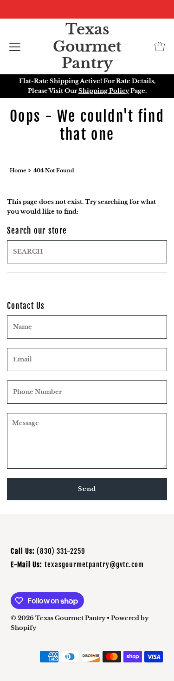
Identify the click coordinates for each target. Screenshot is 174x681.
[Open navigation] (14, 46)
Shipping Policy (103, 90)
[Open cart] (159, 46)
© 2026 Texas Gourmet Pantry (58, 618)
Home (18, 170)
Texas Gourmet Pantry (87, 46)
